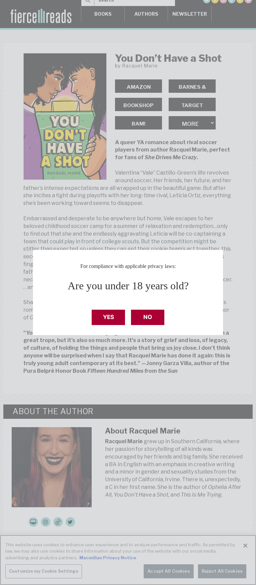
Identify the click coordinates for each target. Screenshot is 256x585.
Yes (108, 317)
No (147, 317)
